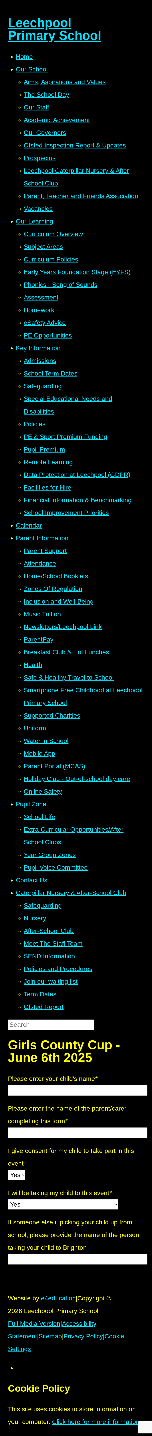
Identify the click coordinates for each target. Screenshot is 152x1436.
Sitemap (50, 1336)
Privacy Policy (83, 1336)
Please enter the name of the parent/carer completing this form (67, 1115)
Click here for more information (96, 1421)
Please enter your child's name (52, 1078)
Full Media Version (34, 1323)
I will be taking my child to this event (60, 1192)
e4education (58, 1298)
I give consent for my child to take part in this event (71, 1157)
